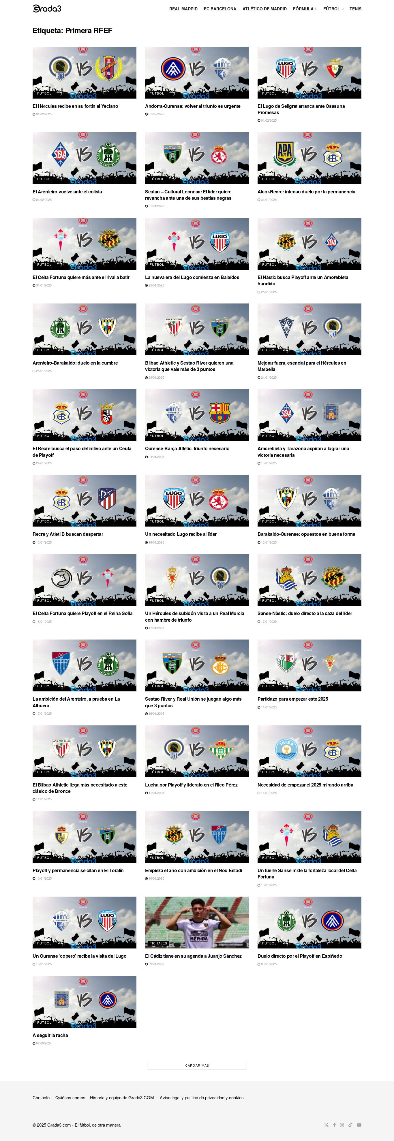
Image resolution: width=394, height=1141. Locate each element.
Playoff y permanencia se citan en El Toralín (78, 870)
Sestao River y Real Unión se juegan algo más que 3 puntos (193, 701)
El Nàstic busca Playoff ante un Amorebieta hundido (303, 280)
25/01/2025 (156, 285)
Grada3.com (59, 1125)
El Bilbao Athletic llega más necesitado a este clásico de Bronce (80, 787)
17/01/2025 (156, 627)
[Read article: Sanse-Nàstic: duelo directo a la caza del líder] (309, 580)
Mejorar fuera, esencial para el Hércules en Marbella (302, 365)
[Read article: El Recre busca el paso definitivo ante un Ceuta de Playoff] (84, 415)
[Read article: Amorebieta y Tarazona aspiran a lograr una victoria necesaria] (309, 415)
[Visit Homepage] (47, 8)
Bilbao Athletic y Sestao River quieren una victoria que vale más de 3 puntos (189, 365)
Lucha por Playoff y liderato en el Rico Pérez (191, 784)
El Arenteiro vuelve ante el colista (67, 191)
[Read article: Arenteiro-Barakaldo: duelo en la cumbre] (84, 329)
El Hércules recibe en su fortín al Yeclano (75, 106)
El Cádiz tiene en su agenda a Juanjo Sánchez (193, 956)
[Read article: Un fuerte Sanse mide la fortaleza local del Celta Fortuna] (309, 837)
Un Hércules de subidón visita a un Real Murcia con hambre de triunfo (194, 616)
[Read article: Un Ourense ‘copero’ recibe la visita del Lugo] (84, 922)
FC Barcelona (220, 9)
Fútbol (331, 9)
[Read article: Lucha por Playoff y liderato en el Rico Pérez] (197, 751)
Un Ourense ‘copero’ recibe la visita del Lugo (80, 956)
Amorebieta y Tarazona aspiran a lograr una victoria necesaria (303, 451)
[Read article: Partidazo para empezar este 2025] (309, 665)
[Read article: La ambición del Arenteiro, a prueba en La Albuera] (84, 665)
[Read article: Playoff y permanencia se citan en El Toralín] (84, 837)
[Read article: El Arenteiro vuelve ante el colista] (84, 158)
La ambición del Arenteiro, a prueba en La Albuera (76, 701)
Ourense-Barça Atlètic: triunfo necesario (187, 448)
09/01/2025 (156, 963)
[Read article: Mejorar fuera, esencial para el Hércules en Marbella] (309, 329)
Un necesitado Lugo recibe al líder (181, 534)
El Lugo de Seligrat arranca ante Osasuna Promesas (301, 109)
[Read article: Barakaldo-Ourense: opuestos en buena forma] (309, 501)
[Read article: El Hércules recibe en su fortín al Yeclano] (84, 73)
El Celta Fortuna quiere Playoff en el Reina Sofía (82, 613)
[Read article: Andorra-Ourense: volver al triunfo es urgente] (197, 73)
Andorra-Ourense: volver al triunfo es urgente (193, 106)
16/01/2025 (156, 713)
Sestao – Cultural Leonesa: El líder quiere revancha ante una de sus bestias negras (188, 194)
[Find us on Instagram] (342, 1125)
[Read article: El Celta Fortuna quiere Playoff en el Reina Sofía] (84, 580)
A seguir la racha (50, 1035)
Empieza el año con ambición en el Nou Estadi (193, 870)
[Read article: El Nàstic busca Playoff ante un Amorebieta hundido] (309, 244)
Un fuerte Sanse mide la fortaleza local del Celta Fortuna (307, 873)
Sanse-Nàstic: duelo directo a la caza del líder (305, 613)
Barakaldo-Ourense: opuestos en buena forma (306, 534)
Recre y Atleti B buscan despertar (68, 534)
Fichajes (158, 943)
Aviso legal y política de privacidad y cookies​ (202, 1097)
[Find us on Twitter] (326, 1125)
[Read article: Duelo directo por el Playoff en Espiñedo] (309, 922)
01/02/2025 (43, 114)
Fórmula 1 (305, 9)
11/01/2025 (268, 707)
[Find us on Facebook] (334, 1125)
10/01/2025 (43, 878)
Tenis (355, 9)
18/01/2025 (268, 463)
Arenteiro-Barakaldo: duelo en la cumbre (75, 362)
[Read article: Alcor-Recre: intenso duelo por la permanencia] (309, 158)
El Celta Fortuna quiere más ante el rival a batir (81, 277)
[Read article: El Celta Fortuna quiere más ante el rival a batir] (84, 244)
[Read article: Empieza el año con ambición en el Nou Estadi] (197, 837)
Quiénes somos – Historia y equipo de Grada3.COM (104, 1097)
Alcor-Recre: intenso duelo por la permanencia (306, 191)
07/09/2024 (43, 1043)
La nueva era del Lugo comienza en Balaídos (192, 277)
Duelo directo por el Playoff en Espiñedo (300, 956)
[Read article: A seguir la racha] (84, 1002)
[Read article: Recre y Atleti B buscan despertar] (84, 501)
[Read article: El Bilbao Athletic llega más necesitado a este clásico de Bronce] (84, 751)
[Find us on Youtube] (359, 1125)
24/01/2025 (156, 377)
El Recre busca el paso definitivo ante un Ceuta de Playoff (82, 451)
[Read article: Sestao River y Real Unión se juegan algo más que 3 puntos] (197, 665)
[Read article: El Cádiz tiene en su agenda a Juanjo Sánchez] (197, 922)
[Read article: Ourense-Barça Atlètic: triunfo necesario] (197, 415)
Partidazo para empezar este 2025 (293, 698)
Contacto (41, 1097)
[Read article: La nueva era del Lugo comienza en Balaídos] (197, 244)
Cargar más (197, 1065)
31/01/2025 (156, 205)
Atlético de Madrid (265, 9)
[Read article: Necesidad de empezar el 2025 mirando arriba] (309, 751)
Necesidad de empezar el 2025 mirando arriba (305, 784)
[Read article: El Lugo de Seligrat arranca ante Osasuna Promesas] (309, 73)
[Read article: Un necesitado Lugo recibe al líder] (197, 501)
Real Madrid (183, 9)
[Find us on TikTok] (350, 1125)
